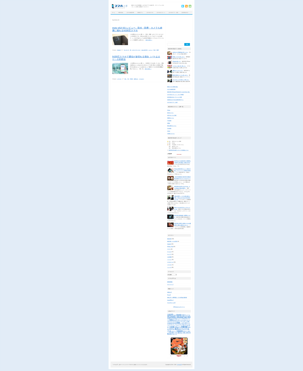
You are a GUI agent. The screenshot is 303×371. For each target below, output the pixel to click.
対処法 (189, 327)
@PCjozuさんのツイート (179, 306)
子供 (180, 327)
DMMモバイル (170, 118)
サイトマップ (170, 284)
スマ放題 (187, 321)
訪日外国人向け (185, 12)
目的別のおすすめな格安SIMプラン (175, 99)
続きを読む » (149, 40)
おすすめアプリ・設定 (173, 12)
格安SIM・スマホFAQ (172, 241)
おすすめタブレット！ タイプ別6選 (175, 94)
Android (119, 50)
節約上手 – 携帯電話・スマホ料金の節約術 (177, 297)
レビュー (151, 50)
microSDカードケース (177, 318)
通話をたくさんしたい (178, 70)
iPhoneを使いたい (177, 61)
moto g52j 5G (144, 50)
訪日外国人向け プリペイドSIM (174, 97)
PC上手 (169, 294)
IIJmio (168, 110)
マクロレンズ (178, 325)
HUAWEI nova (170, 318)
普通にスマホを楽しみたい (179, 56)
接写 (168, 329)
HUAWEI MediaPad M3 (178, 317)
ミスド (183, 325)
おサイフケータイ (136, 50)
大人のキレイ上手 (171, 302)
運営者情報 (169, 281)
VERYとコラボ (180, 320)
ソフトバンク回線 (173, 322)
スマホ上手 (179, 364)
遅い (126, 79)
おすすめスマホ (150, 12)
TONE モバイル (171, 133)
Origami (183, 318)
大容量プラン (174, 327)
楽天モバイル (170, 112)
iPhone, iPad (170, 246)
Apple (178, 315)
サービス (169, 251)
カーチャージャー (176, 321)
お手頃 (184, 320)
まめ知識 (169, 257)
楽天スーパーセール (178, 330)
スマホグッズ (170, 262)
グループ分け (183, 321)
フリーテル (178, 324)
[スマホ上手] (120, 8)
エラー (187, 320)
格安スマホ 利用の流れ (172, 86)
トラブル (119, 79)
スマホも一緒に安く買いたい (179, 66)
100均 (170, 314)
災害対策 (179, 331)
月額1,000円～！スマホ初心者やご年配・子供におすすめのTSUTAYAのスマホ (182, 198)
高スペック (175, 334)
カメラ (171, 321)
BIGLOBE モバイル (171, 125)
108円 (175, 315)
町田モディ (185, 331)
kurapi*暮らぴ (170, 300)
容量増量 (184, 327)
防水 (155, 50)
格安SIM (169, 238)
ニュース (169, 267)
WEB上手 (169, 292)
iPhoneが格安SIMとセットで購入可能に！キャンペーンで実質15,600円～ (182, 170)
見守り (180, 332)
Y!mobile (169, 120)
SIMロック (173, 320)
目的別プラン (140, 12)
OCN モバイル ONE (171, 115)
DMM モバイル (186, 315)
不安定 (131, 79)
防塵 (158, 50)
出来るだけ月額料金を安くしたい (180, 52)
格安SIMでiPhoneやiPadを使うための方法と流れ (178, 92)
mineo (168, 131)
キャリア (169, 254)
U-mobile (169, 128)
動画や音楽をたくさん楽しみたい (180, 75)
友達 (187, 325)
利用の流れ (120, 12)
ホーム (113, 12)
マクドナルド (172, 325)
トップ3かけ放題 (183, 322)
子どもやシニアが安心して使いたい (181, 79)
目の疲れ (171, 332)
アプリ (168, 249)
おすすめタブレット (161, 12)
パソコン (169, 259)
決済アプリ (174, 331)
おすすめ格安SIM (130, 12)
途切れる (136, 79)
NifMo (168, 123)
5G (130, 50)
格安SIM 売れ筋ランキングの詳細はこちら (179, 150)
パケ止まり (141, 79)
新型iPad (171, 329)
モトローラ (126, 50)
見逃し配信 (186, 332)
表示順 (176, 332)
